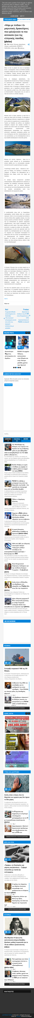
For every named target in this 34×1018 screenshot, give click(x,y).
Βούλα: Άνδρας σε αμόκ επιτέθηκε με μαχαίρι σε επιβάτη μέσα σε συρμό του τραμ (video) (20, 479)
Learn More (14, 16)
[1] (13, 378)
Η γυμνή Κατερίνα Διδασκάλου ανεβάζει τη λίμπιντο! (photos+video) (20, 542)
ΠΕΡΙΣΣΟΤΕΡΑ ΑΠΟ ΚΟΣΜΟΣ (17, 719)
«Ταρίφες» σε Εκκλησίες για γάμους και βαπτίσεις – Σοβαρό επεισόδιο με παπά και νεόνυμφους (15, 879)
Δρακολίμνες (22, 44)
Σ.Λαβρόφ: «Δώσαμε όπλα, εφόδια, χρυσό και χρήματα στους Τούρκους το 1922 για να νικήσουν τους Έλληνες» (16, 986)
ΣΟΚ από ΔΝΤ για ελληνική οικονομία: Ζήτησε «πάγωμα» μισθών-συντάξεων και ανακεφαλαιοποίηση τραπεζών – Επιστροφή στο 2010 (17, 560)
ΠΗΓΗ (6, 298)
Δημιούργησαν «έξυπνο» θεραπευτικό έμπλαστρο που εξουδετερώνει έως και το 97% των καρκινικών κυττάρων (16, 841)
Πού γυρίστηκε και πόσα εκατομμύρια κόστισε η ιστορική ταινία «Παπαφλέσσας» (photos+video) (16, 974)
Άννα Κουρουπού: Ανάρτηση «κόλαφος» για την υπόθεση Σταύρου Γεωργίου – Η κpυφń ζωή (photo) (16, 579)
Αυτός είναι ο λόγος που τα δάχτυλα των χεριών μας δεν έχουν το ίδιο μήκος (16, 808)
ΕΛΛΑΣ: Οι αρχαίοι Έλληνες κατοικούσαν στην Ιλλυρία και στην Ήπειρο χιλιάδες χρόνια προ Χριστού (10, 358)
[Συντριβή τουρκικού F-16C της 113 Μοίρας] (17, 668)
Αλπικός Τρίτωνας (13, 44)
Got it (22, 16)
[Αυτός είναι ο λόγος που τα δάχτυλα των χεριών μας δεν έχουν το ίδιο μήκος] (17, 794)
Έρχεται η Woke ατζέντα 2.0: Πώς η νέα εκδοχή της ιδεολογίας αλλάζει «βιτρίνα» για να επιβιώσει (20, 527)
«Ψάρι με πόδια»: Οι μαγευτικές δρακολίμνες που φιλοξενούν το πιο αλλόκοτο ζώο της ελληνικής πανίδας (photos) (16, 33)
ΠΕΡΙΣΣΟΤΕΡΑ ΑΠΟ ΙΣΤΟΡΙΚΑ (17, 995)
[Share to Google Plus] (14, 337)
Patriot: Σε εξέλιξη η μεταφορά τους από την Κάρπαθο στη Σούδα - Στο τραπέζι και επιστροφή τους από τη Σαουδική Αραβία (16, 496)
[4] (18, 378)
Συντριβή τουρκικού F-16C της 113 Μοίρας (15, 680)
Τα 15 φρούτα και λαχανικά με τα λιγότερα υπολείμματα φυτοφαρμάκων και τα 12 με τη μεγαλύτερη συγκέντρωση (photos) (16, 828)
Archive (26, 450)
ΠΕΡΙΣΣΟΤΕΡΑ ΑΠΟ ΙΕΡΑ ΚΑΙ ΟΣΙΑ (17, 920)
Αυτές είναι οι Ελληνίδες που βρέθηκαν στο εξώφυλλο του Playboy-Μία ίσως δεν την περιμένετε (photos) (16, 597)
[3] (17, 378)
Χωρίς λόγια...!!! (11, 740)
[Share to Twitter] (12, 337)
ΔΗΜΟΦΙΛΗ (8, 451)
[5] (20, 378)
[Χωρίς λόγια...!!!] (17, 736)
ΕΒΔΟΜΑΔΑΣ (17, 451)
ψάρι (16, 48)
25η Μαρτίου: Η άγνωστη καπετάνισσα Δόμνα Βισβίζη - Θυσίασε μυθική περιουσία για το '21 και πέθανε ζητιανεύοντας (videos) (16, 953)
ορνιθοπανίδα (12, 46)
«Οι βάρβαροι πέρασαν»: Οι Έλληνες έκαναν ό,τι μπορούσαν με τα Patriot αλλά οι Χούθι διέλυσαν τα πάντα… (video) (16, 712)
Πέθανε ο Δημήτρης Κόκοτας (18, 511)
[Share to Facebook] (10, 337)
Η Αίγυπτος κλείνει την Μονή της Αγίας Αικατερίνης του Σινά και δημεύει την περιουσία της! (16, 911)
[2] (15, 378)
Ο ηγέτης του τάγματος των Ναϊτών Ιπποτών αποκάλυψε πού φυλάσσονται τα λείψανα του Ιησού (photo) (16, 899)
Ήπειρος (6, 46)
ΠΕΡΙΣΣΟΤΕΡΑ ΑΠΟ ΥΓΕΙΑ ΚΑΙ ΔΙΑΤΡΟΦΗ (17, 848)
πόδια (12, 48)
